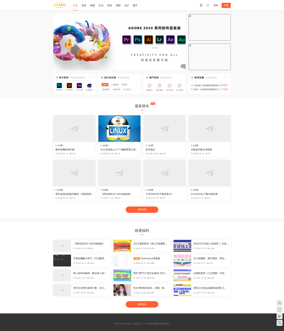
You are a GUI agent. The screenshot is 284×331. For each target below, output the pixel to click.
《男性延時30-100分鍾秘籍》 (116, 193)
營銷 (118, 5)
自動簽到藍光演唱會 (201, 149)
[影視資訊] (164, 128)
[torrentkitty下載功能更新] (210, 173)
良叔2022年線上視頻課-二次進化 (209, 243)
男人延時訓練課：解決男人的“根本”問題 (90, 273)
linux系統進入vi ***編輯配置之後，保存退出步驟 (119, 149)
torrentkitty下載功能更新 (204, 193)
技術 (109, 5)
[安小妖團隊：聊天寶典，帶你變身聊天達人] (182, 260)
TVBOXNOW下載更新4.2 (159, 193)
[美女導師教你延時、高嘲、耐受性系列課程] (122, 290)
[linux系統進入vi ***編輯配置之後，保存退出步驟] (119, 128)
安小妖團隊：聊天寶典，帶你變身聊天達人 (210, 258)
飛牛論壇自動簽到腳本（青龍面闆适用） (73, 193)
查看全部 (142, 209)
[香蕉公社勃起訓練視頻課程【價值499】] (182, 290)
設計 (126, 5)
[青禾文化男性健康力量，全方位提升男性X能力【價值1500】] (62, 290)
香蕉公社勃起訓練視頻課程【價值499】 (210, 287)
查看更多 (142, 304)
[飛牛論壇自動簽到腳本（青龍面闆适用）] (74, 173)
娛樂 (92, 5)
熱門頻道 (154, 77)
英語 (84, 5)
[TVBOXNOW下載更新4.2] (164, 173)
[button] (176, 68)
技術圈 (105, 145)
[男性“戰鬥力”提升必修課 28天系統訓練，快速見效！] (122, 275)
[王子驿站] (60, 5)
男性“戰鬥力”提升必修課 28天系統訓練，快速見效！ (150, 273)
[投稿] (201, 5)
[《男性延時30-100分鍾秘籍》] (119, 173)
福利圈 (105, 190)
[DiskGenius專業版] (122, 260)
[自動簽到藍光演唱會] (210, 128)
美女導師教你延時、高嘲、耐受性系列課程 (150, 287)
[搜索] (207, 5)
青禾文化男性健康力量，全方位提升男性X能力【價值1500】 (89, 287)
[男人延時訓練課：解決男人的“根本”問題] (62, 275)
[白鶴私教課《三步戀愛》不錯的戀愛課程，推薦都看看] (182, 275)
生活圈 (60, 145)
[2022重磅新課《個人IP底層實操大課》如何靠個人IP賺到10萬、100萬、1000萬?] (122, 246)
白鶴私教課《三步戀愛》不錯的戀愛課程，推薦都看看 (210, 273)
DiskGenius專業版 (147, 258)
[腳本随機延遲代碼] (74, 128)
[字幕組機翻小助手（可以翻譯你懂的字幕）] (62, 260)
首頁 (75, 5)
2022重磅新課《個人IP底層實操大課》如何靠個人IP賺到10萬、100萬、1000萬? (150, 243)
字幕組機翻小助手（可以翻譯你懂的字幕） (89, 258)
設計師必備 (110, 77)
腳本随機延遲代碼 (64, 149)
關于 (135, 5)
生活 (101, 5)
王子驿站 (145, 323)
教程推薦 (199, 77)
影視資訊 (150, 149)
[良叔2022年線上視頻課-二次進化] (182, 246)
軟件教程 (64, 77)
